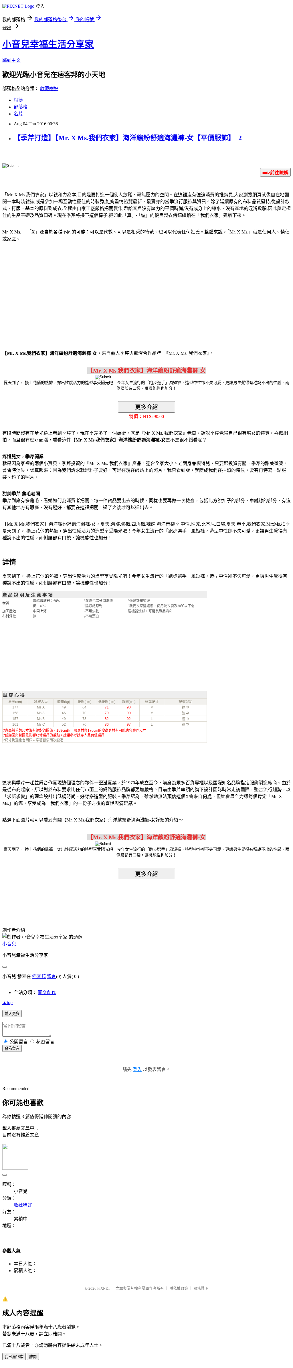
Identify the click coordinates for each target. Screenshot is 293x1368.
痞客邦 (39, 976)
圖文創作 (47, 992)
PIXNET (103, 1288)
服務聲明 (200, 1288)
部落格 (20, 106)
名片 (18, 113)
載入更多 (12, 1013)
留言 (51, 976)
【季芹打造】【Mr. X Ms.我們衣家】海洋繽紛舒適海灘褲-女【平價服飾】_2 (128, 138)
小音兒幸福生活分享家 (48, 44)
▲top (7, 1002)
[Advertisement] (51, 292)
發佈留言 (12, 1048)
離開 (33, 1357)
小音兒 (9, 943)
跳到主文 (11, 60)
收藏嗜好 (49, 88)
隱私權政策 (178, 1288)
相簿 (18, 100)
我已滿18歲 (14, 1357)
